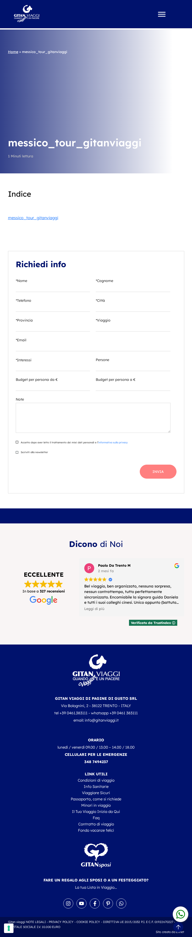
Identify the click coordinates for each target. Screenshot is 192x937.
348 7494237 (96, 761)
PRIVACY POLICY (61, 922)
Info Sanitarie (96, 786)
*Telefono (23, 300)
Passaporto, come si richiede (96, 799)
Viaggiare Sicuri (96, 792)
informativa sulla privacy (113, 442)
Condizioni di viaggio (96, 780)
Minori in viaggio (96, 805)
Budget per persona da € (37, 379)
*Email (21, 340)
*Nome (21, 280)
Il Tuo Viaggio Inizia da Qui (96, 811)
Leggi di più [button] (94, 608)
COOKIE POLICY (88, 922)
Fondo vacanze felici (96, 830)
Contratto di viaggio (96, 824)
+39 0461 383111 (124, 713)
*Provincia (24, 320)
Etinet (180, 932)
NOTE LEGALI (36, 922)
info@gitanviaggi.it (102, 720)
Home (13, 52)
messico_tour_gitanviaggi (33, 217)
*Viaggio (103, 320)
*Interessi (24, 360)
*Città (100, 300)
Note (20, 399)
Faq (96, 817)
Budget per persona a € (116, 379)
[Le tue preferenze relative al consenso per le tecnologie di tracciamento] (9, 928)
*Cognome (104, 280)
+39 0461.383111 (74, 713)
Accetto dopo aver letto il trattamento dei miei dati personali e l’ (74, 442)
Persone (102, 360)
